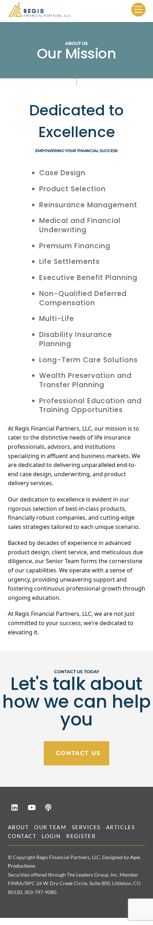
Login (51, 836)
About (18, 827)
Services (86, 827)
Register (81, 836)
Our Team (50, 827)
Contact (22, 836)
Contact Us (78, 753)
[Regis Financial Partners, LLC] (40, 13)
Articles (120, 827)
